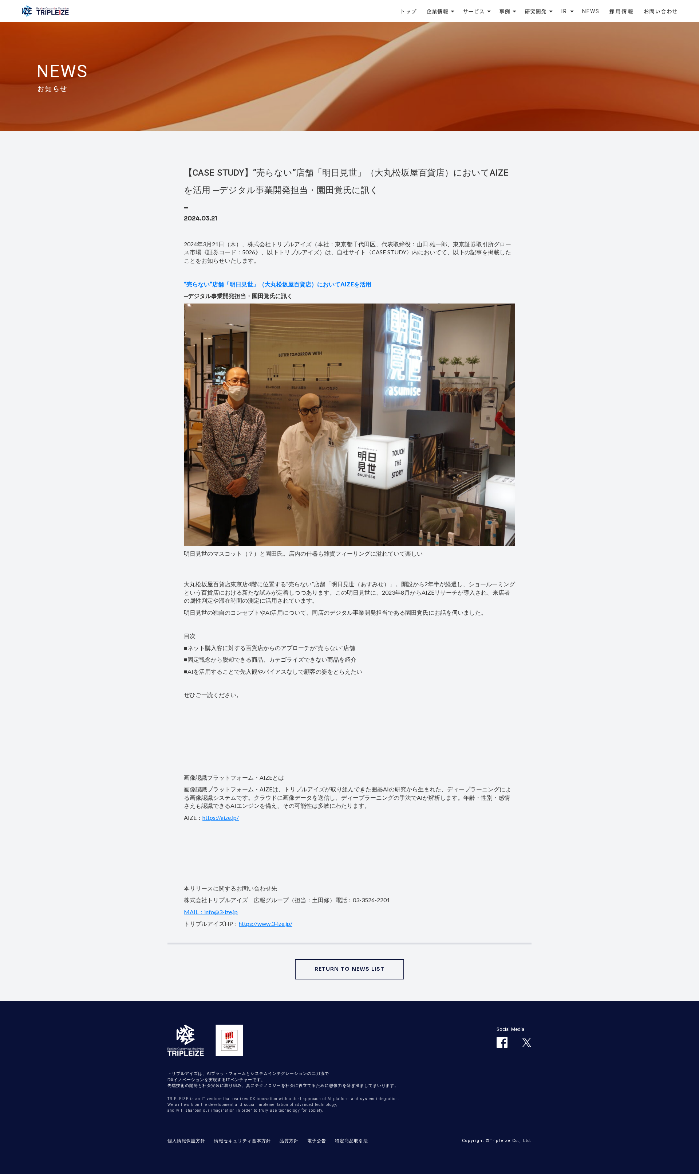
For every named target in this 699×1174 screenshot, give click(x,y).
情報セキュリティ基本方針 (242, 1140)
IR (564, 11)
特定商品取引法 (351, 1140)
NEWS (591, 11)
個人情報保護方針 (186, 1140)
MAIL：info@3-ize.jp (211, 911)
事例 (504, 11)
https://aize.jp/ (220, 817)
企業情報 (437, 11)
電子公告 (316, 1140)
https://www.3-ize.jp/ (265, 923)
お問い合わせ (661, 11)
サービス (474, 11)
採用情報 (621, 11)
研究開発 (535, 11)
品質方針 (289, 1140)
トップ (408, 11)
